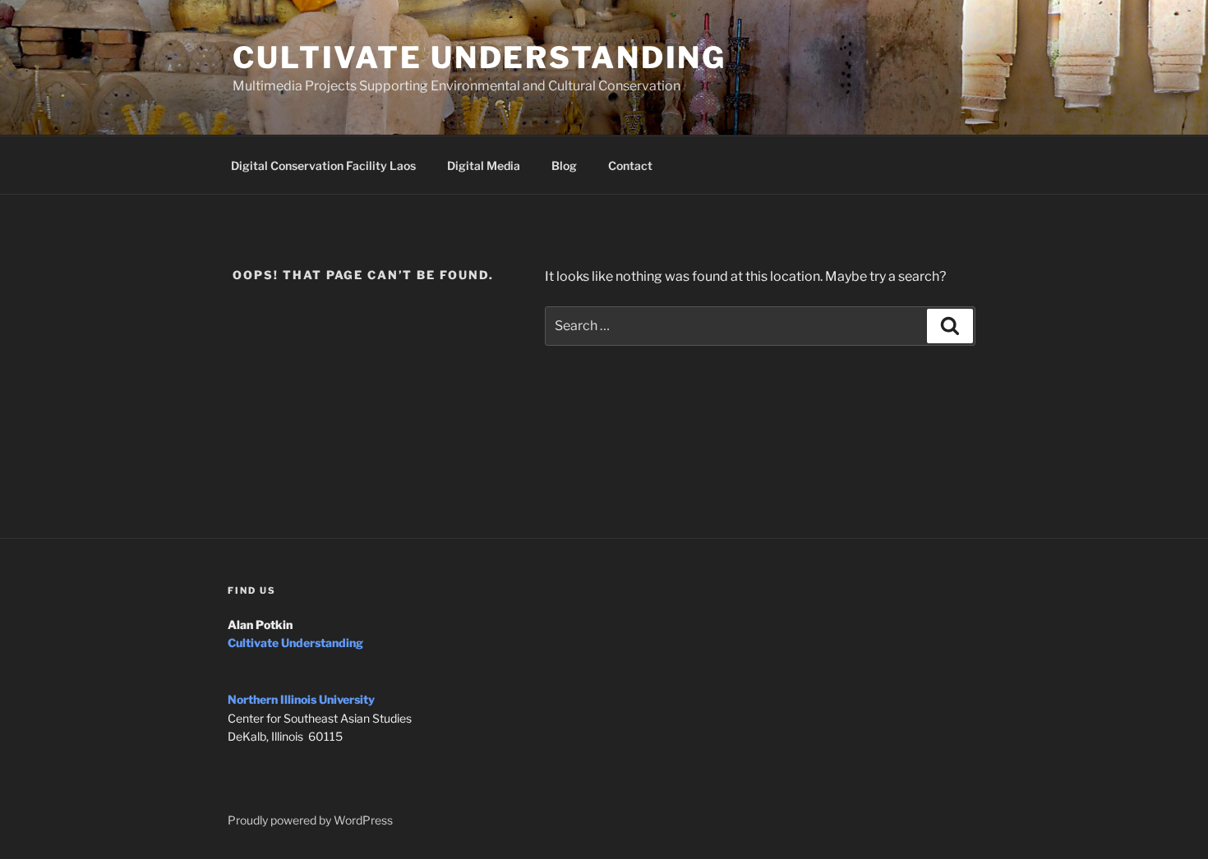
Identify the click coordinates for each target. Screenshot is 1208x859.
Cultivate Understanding (479, 57)
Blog (564, 165)
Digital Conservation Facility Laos (323, 165)
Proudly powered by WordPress (310, 820)
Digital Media (483, 165)
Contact (630, 165)
